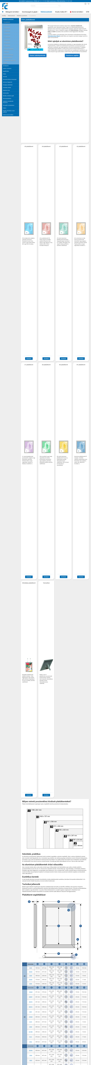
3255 (30, 975)
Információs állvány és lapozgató (10, 79)
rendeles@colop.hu (29, 1)
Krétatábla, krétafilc (7, 87)
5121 (30, 1037)
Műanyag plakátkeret (7, 57)
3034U (30, 1050)
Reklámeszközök (11, 15)
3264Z (30, 1017)
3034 (30, 1055)
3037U (30, 1007)
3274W (30, 1032)
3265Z (30, 979)
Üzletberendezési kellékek (8, 114)
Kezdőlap (4, 15)
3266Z (30, 992)
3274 (30, 1022)
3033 (30, 1060)
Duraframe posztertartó (8, 54)
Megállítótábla (6, 71)
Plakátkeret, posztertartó (22, 15)
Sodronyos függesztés (7, 82)
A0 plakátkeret (7, 40)
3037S (30, 1002)
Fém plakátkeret (6, 22)
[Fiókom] (85, 4)
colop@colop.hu (53, 1)
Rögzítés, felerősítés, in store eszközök (9, 111)
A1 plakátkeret (7, 37)
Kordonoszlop (6, 93)
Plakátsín (5, 63)
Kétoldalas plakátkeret (8, 49)
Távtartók (5, 76)
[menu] (45, 12)
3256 (30, 983)
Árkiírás (4, 73)
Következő (28, 358)
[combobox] (46, 5)
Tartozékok (6, 52)
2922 (30, 1042)
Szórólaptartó (6, 65)
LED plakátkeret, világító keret (9, 60)
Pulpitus (4, 108)
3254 (30, 1027)
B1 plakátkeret (7, 46)
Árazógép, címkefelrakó (8, 84)
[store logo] (5, 6)
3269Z (30, 971)
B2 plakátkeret (7, 43)
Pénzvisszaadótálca (7, 98)
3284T (30, 997)
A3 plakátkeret (7, 31)
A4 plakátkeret (7, 28)
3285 (30, 968)
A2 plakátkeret (7, 34)
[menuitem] (3, 11)
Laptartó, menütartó (7, 68)
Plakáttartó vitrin (6, 90)
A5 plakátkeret (7, 25)
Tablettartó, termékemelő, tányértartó (8, 102)
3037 (30, 1012)
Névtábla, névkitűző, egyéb (8, 95)
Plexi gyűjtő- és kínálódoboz (8, 105)
